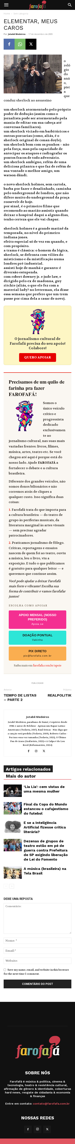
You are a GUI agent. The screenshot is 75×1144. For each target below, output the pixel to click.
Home (7, 13)
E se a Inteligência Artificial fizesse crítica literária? (45, 827)
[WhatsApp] (20, 44)
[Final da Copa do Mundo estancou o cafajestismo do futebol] (13, 808)
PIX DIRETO (37, 653)
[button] (6, 5)
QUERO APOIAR (37, 357)
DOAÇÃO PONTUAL (37, 637)
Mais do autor (21, 776)
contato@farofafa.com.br (51, 1103)
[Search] (70, 5)
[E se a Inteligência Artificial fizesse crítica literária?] (13, 826)
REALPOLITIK (59, 695)
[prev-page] (6, 886)
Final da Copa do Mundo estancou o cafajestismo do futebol (46, 809)
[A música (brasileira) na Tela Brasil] (13, 872)
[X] (30, 44)
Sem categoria (20, 13)
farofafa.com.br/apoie (47, 665)
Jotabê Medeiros (16, 34)
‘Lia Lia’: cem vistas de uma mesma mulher (44, 789)
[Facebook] (9, 44)
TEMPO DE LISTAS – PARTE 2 (20, 697)
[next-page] (11, 886)
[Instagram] (38, 751)
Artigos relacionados (28, 769)
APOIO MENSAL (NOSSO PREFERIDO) (37, 619)
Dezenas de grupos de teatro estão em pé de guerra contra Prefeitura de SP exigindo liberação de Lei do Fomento (46, 850)
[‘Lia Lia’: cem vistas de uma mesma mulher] (13, 791)
